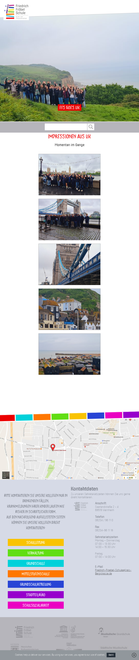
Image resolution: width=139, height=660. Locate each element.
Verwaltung (35, 553)
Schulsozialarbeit (36, 605)
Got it (111, 655)
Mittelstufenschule (36, 573)
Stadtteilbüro (35, 594)
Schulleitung (35, 542)
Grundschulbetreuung (35, 584)
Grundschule (36, 563)
